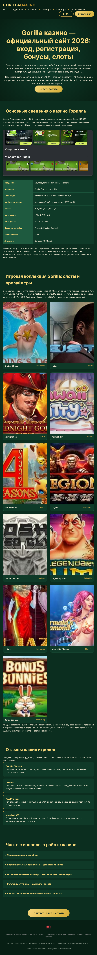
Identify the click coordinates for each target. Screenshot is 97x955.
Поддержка (17, 9)
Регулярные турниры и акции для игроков (29, 884)
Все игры (46, 9)
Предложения (78, 9)
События (32, 9)
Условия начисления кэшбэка (22, 855)
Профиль (66, 14)
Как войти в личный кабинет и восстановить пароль (34, 893)
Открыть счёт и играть (48, 913)
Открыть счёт (84, 14)
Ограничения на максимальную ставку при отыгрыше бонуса (39, 874)
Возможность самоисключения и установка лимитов (35, 864)
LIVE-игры (61, 9)
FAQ (4, 9)
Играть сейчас (48, 89)
